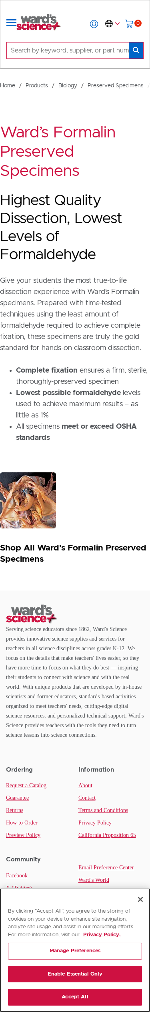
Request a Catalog (26, 785)
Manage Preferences (75, 951)
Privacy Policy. (102, 934)
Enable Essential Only (75, 974)
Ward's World (93, 880)
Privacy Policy (95, 823)
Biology (67, 86)
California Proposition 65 (107, 835)
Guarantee (17, 798)
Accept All (75, 997)
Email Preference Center (106, 868)
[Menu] (11, 24)
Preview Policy (23, 835)
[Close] (140, 899)
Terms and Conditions (103, 810)
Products (37, 86)
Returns (14, 810)
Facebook (17, 876)
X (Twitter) (19, 888)
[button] (94, 24)
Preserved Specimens (116, 86)
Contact (87, 798)
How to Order (22, 823)
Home (7, 86)
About (85, 785)
